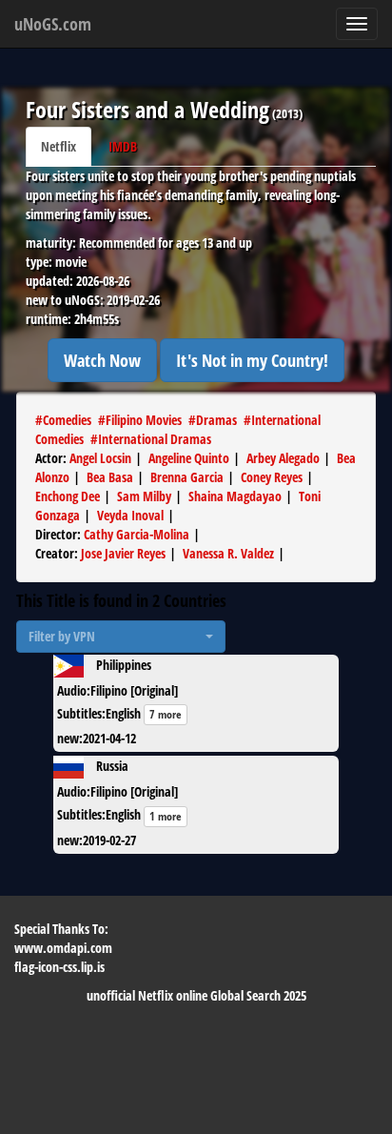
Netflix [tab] (58, 146)
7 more (165, 714)
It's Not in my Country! (252, 360)
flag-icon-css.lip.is (59, 967)
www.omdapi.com (63, 948)
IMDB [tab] (122, 146)
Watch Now (102, 360)
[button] (120, 636)
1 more (165, 816)
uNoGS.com (52, 23)
